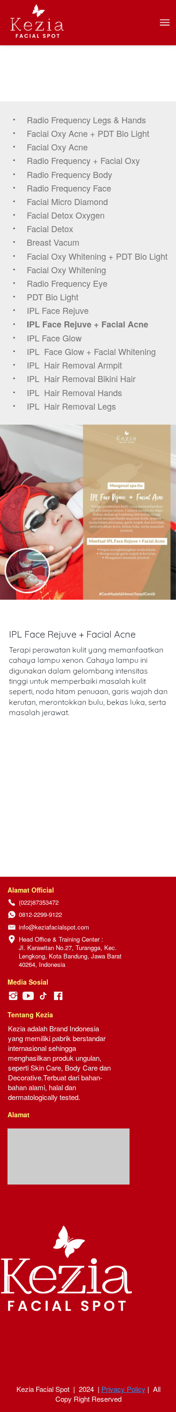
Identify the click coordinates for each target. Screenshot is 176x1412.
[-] (13, 996)
